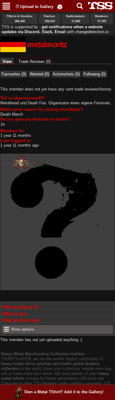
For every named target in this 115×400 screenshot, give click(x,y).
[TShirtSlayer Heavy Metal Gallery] (98, 6)
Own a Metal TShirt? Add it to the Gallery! (63, 392)
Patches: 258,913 (50, 19)
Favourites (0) (14, 74)
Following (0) (94, 74)
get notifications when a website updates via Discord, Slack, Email (52, 29)
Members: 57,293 (102, 19)
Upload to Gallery (36, 6)
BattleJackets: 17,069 (75, 19)
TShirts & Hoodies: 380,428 (19, 19)
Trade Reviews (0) (34, 61)
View (8, 61)
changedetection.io (92, 31)
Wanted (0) (39, 74)
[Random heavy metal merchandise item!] (59, 6)
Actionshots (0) (66, 74)
